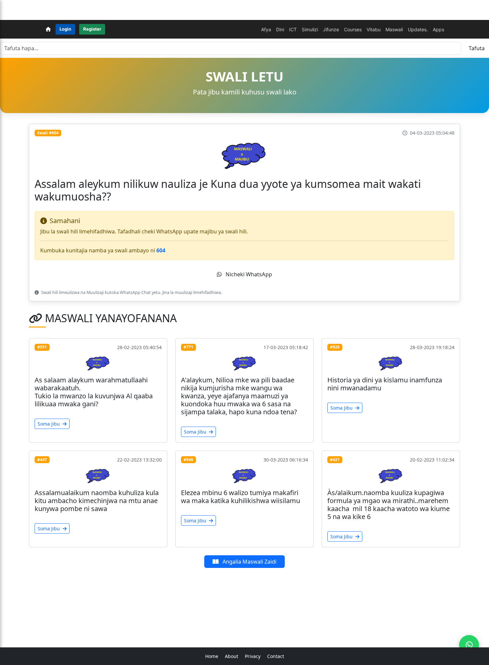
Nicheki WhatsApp (248, 274)
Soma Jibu (49, 424)
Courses (353, 29)
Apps (438, 29)
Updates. (418, 29)
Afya (266, 29)
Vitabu (374, 29)
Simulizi (310, 29)
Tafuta (477, 48)
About (231, 656)
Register (92, 29)
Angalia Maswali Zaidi (248, 561)
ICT (293, 29)
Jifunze (331, 29)
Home (211, 656)
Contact (275, 656)
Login (65, 29)
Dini (280, 29)
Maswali (394, 29)
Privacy (252, 656)
